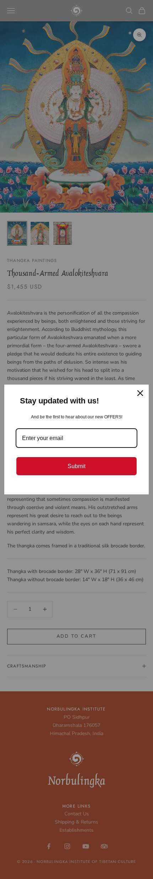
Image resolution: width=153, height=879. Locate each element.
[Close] (140, 393)
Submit (76, 466)
